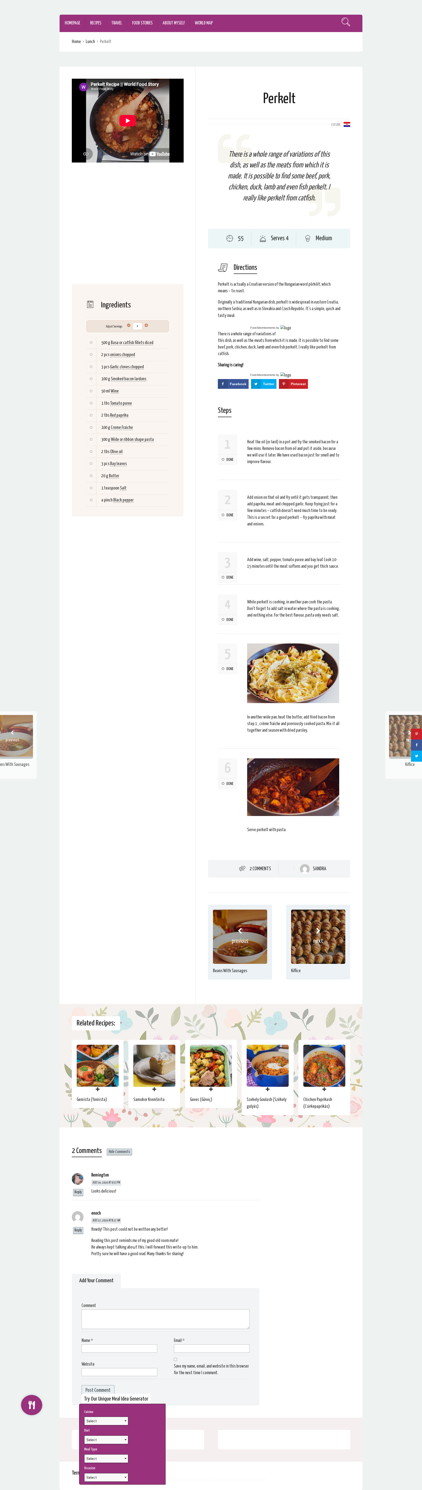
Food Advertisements (262, 327)
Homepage (72, 23)
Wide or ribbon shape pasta (132, 439)
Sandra (319, 868)
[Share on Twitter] (416, 755)
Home (76, 41)
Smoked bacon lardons (128, 379)
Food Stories (142, 23)
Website (88, 1364)
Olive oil (116, 451)
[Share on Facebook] (416, 745)
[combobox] (106, 1421)
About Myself (174, 23)
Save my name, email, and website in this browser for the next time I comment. (211, 1369)
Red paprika (119, 415)
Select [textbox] (91, 1421)
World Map (204, 23)
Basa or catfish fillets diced (132, 342)
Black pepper (123, 500)
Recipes (95, 23)
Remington (100, 1175)
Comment (89, 1306)
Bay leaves (118, 463)
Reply (78, 1192)
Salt (123, 488)
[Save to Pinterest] (416, 734)
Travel (116, 23)
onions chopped (122, 354)
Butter (114, 476)
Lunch (90, 41)
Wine (115, 391)
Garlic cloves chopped (127, 367)
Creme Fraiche (122, 427)
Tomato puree (121, 403)
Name (87, 1340)
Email (179, 1340)
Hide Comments (119, 1152)
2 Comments (260, 868)
